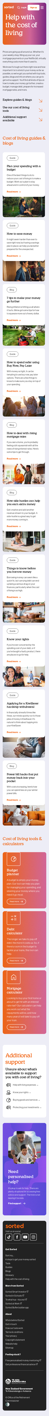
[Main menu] (42, 8)
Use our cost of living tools (16, 109)
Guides (8, 1267)
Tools (7, 1263)
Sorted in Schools (13, 1295)
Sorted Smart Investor (15, 1291)
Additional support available (15, 119)
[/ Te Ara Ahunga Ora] (24, 1382)
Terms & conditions (14, 1332)
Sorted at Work (12, 1303)
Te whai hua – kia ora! (15, 1299)
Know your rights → (22, 1092)
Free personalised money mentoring (22, 1360)
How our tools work (14, 1328)
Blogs (8, 1271)
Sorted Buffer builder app (17, 1307)
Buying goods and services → (26, 1100)
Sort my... (9, 1255)
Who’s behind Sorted (14, 1320)
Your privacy (11, 1336)
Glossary (9, 1275)
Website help (11, 1344)
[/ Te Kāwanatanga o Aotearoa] (24, 1390)
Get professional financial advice (20, 1364)
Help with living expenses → (26, 1085)
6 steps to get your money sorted (20, 1259)
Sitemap (9, 1347)
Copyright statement (15, 1340)
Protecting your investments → (27, 1107)
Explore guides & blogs (17, 100)
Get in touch (11, 1324)
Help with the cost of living (17, 1279)
